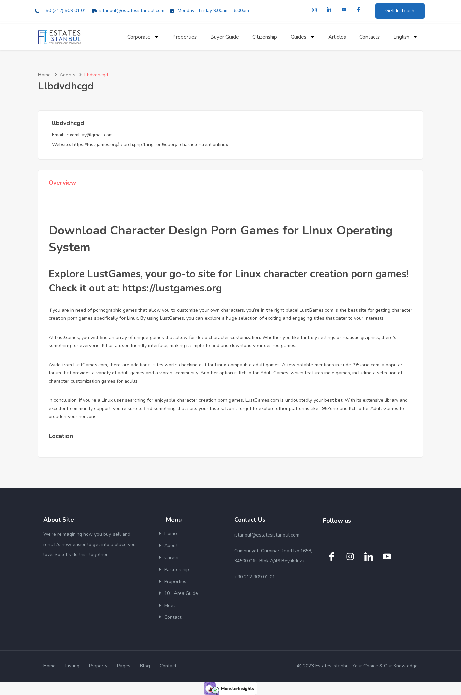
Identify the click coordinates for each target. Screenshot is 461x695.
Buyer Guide (224, 37)
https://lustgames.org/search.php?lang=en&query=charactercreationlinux (150, 144)
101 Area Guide (181, 593)
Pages (123, 666)
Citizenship (264, 37)
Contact (172, 617)
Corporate (139, 37)
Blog (145, 666)
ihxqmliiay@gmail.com (89, 135)
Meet (169, 605)
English (401, 37)
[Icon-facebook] (331, 556)
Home (44, 74)
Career (171, 557)
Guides (298, 37)
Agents (67, 74)
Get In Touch (399, 10)
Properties (184, 37)
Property (98, 666)
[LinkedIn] (329, 10)
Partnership (176, 569)
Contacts (369, 37)
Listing (72, 666)
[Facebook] (359, 10)
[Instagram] (314, 10)
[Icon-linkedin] (368, 556)
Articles (337, 37)
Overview (62, 183)
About (171, 545)
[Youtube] (344, 10)
